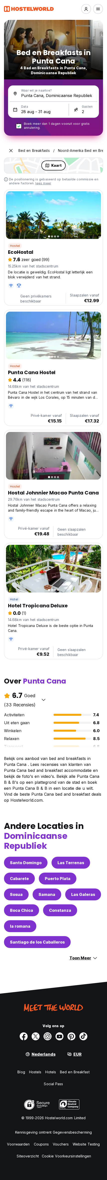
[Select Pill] (86, 9)
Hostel (15, 246)
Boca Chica (21, 910)
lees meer (43, 183)
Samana (47, 894)
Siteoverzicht (28, 1156)
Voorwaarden (18, 1144)
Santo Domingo (26, 862)
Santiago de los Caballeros (37, 942)
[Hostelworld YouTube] (59, 1036)
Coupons (41, 1144)
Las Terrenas (70, 862)
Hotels (50, 1072)
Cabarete (19, 878)
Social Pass (53, 1084)
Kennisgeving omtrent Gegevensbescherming (53, 1132)
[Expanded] (11, 151)
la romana (20, 926)
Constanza (60, 910)
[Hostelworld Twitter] (36, 1036)
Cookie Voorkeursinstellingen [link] (66, 1156)
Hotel (14, 599)
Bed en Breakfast (75, 1072)
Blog (21, 1072)
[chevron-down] (44, 700)
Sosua (16, 894)
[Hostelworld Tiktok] (83, 1036)
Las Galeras (83, 894)
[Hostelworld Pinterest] (71, 1036)
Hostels (35, 1072)
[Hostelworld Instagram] (48, 1036)
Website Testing (86, 1144)
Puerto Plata (57, 878)
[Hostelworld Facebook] (24, 1036)
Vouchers (61, 1144)
